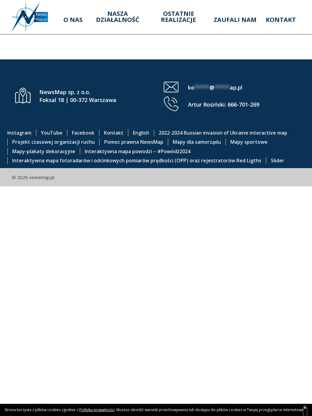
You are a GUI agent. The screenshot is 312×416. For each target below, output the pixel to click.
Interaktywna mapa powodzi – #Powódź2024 (137, 151)
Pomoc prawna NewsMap (133, 142)
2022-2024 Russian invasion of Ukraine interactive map (223, 132)
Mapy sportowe (249, 142)
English (141, 132)
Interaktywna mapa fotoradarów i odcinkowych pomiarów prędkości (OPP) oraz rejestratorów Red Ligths (136, 160)
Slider (277, 160)
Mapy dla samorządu (197, 142)
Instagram (19, 132)
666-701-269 (243, 104)
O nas (73, 20)
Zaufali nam (235, 20)
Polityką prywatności (97, 409)
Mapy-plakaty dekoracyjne (43, 151)
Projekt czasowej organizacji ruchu (53, 142)
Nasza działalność (117, 16)
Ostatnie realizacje (178, 16)
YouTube (51, 132)
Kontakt (281, 20)
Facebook (83, 132)
